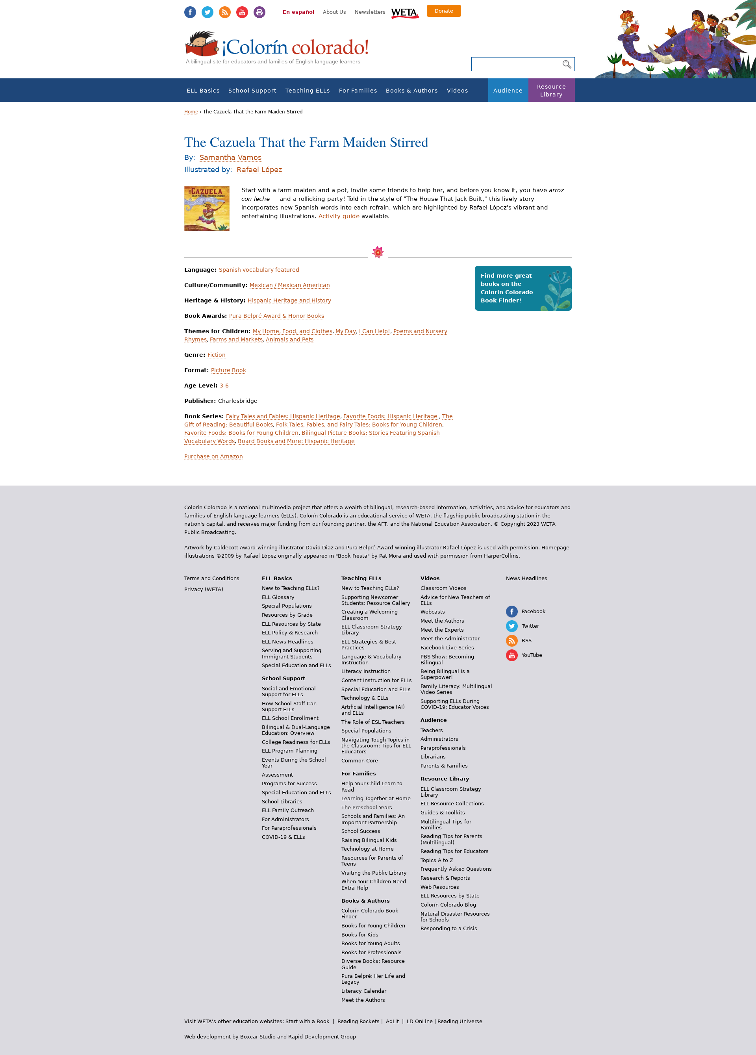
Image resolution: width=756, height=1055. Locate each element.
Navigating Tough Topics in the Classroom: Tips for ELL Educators (376, 746)
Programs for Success (289, 783)
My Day (345, 331)
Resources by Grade (287, 615)
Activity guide (339, 216)
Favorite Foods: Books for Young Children (241, 433)
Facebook (190, 12)
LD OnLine (420, 1021)
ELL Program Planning (289, 751)
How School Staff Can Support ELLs (289, 706)
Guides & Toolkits (443, 813)
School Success (360, 831)
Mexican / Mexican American (290, 285)
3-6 (224, 385)
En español (298, 12)
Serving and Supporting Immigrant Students (291, 653)
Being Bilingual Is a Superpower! (445, 674)
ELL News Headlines (287, 642)
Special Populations (287, 606)
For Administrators (285, 819)
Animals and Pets (289, 339)
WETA (405, 12)
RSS (225, 12)
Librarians (433, 757)
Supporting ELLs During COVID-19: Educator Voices (455, 704)
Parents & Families (444, 766)
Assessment (277, 775)
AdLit (392, 1021)
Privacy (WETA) (203, 589)
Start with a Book (307, 1021)
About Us (334, 12)
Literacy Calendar (363, 991)
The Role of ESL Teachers (373, 722)
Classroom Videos (444, 588)
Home (191, 112)
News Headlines (526, 578)
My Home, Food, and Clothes (292, 331)
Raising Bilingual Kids (369, 840)
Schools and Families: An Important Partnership (373, 819)
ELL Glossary (278, 597)
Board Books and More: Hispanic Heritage (296, 441)
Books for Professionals (371, 952)
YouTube (242, 12)
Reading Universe (459, 1021)
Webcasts (433, 612)
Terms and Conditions (211, 578)
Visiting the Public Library (374, 873)
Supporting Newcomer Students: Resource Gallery (375, 600)
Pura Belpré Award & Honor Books (276, 316)
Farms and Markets (236, 339)
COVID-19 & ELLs (283, 837)
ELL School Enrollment (290, 718)
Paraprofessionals (443, 748)
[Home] (281, 51)
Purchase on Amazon (213, 456)
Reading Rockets (358, 1021)
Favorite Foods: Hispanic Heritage (391, 416)
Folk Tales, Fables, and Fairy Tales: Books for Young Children (359, 424)
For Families (358, 90)
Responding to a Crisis (449, 928)
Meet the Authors (363, 1000)
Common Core (359, 761)
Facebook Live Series (447, 648)
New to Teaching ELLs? (291, 588)
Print (259, 12)
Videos (457, 90)
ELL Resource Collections (452, 804)
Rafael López (259, 169)
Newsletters (370, 12)
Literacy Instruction (366, 671)
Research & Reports (445, 878)
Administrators (439, 739)
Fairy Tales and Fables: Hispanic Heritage (283, 416)
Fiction (217, 355)
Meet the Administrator (450, 639)
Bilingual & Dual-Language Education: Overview (296, 730)
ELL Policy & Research (290, 633)
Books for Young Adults (370, 943)
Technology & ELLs (365, 698)
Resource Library (551, 90)
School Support (252, 90)
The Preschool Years (366, 807)
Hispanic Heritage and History (289, 300)
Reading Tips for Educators (455, 851)
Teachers (432, 730)
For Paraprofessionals (289, 828)
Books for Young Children (373, 926)
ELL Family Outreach (288, 810)
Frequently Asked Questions (456, 869)
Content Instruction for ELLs (376, 680)
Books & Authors (412, 90)
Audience (508, 90)
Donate (444, 11)
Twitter (207, 12)
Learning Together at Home (376, 798)
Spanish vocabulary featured (259, 270)
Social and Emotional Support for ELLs (289, 691)
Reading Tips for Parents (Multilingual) (451, 839)
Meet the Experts (442, 630)
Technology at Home (367, 849)
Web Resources (440, 887)
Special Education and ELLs (296, 665)
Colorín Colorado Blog (448, 905)
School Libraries (282, 802)
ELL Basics (203, 90)
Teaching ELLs (307, 90)
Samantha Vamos (230, 157)
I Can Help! (374, 331)
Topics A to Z (437, 860)
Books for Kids (359, 935)
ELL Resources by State (291, 624)
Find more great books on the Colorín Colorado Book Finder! (507, 288)
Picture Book (228, 370)
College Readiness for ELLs (296, 742)
